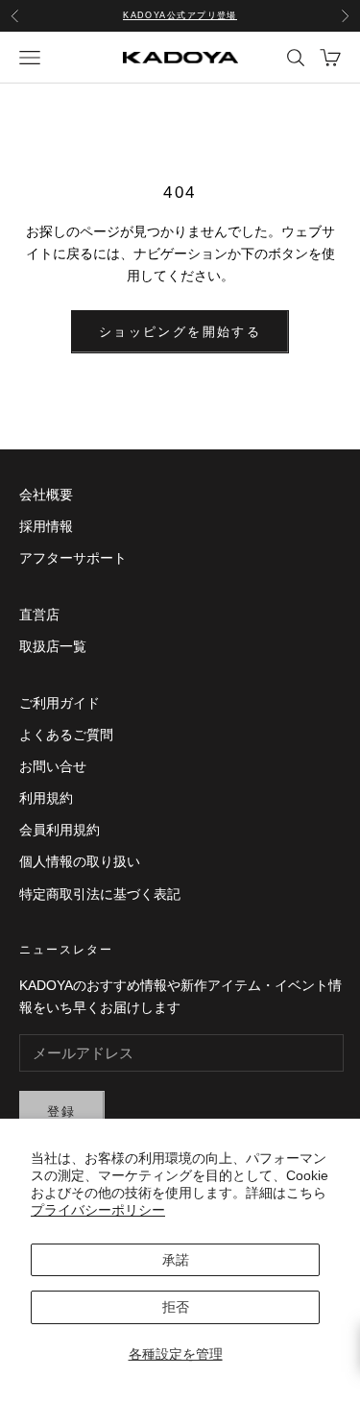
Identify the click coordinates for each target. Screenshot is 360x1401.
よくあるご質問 (66, 734)
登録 (62, 1111)
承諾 (175, 1260)
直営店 (39, 614)
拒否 (175, 1307)
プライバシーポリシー (98, 1210)
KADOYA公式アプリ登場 (180, 15)
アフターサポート (73, 558)
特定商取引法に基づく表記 (99, 894)
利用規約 (46, 798)
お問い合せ (52, 766)
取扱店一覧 (52, 646)
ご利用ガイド (59, 703)
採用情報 (46, 526)
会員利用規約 (59, 829)
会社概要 (46, 494)
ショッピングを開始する (180, 332)
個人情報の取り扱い (79, 861)
